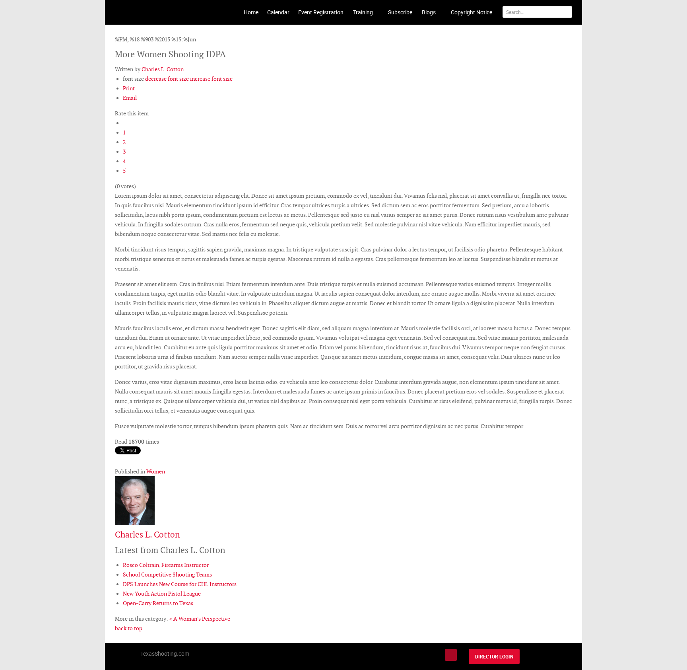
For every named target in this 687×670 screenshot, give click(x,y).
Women (155, 471)
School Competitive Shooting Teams (167, 574)
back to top (128, 628)
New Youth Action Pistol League (162, 593)
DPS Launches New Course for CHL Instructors (180, 584)
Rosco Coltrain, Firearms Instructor (166, 565)
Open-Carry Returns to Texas (158, 603)
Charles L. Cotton (163, 69)
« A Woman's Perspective (199, 618)
